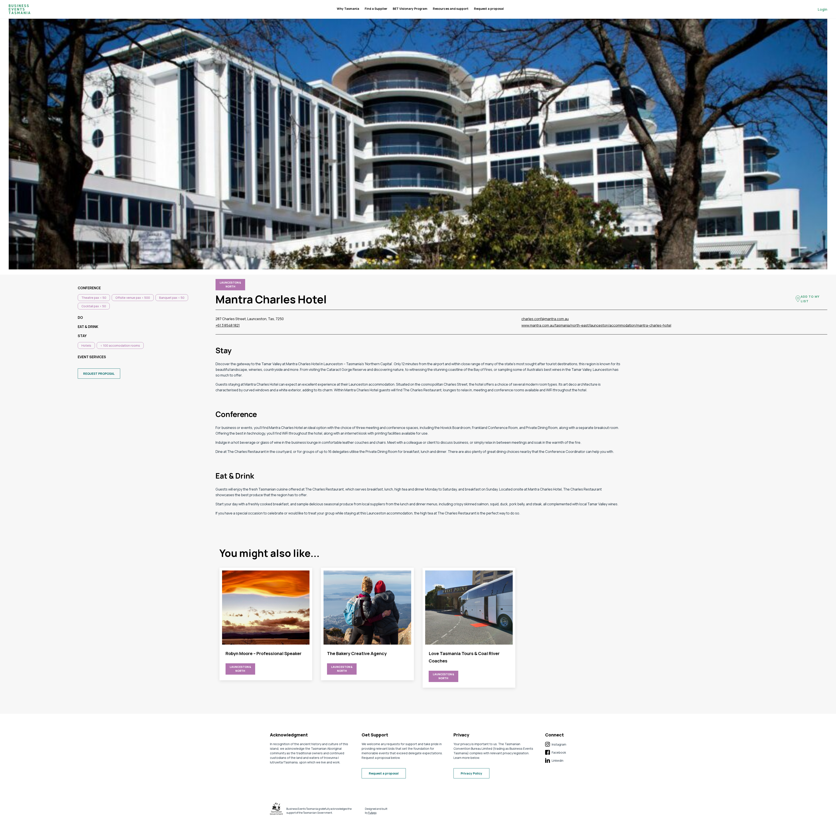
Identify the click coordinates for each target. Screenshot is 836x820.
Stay (82, 335)
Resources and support (451, 9)
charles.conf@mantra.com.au (545, 318)
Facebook (555, 752)
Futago (372, 813)
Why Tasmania (348, 9)
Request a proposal (489, 9)
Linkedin (554, 760)
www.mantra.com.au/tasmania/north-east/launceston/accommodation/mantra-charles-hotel (596, 325)
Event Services (92, 357)
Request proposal (99, 373)
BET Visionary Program (410, 9)
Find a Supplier (376, 9)
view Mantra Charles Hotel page (265, 624)
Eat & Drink (88, 326)
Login (822, 9)
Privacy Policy (471, 773)
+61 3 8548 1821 (228, 325)
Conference (89, 288)
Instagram (555, 744)
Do (80, 317)
